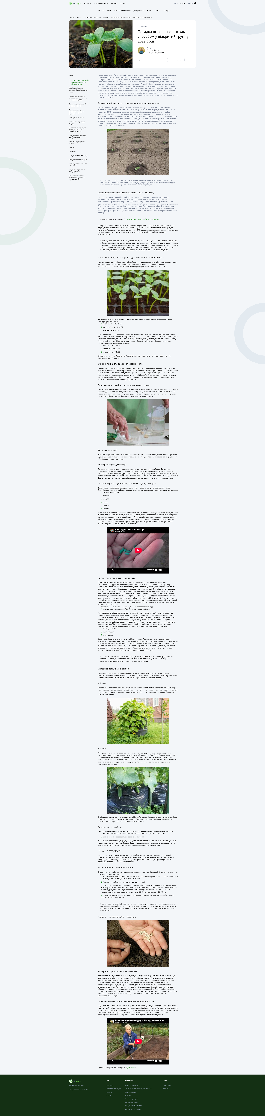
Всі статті (87, 3)
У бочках (72, 148)
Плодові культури (131, 1102)
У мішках (72, 152)
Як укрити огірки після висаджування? (77, 171)
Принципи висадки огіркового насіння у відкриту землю (76, 112)
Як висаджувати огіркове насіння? (78, 165)
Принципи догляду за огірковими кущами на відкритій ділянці (77, 178)
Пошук (190, 3)
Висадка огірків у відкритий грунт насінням (141, 219)
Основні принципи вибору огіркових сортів (78, 105)
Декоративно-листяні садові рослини (129, 10)
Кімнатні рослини (104, 10)
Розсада (165, 10)
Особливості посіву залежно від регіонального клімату (78, 90)
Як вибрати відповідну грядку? (77, 123)
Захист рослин (153, 10)
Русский (165, 1089)
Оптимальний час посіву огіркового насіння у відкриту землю (80, 82)
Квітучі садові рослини (133, 1106)
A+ (183, 3)
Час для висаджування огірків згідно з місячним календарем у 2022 (78, 98)
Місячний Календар (101, 3)
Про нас (123, 3)
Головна (71, 17)
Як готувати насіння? (76, 118)
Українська (167, 1085)
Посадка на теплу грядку (78, 160)
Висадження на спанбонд (78, 156)
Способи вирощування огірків (77, 143)
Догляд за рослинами (133, 1109)
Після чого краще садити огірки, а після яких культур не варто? (78, 130)
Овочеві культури (176, 60)
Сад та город (130, 1067)
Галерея (114, 3)
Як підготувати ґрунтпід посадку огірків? (77, 137)
